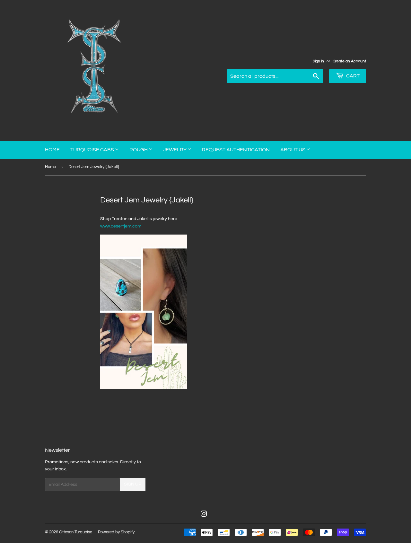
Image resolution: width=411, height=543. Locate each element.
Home (52, 149)
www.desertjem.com (120, 226)
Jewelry (175, 149)
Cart (352, 75)
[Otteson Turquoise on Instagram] (204, 515)
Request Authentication (236, 149)
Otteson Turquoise (75, 532)
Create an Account (349, 61)
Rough (139, 149)
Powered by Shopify (116, 532)
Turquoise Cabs (92, 149)
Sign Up (132, 484)
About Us (293, 149)
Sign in (318, 61)
